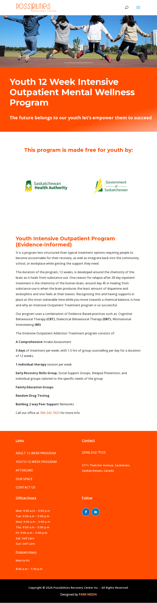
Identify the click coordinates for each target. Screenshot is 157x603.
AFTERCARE (24, 470)
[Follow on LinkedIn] (96, 512)
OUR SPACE (24, 479)
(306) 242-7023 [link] (94, 452)
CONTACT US (25, 487)
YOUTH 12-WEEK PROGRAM (36, 462)
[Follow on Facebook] (86, 512)
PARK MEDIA (88, 594)
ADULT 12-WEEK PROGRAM (36, 453)
